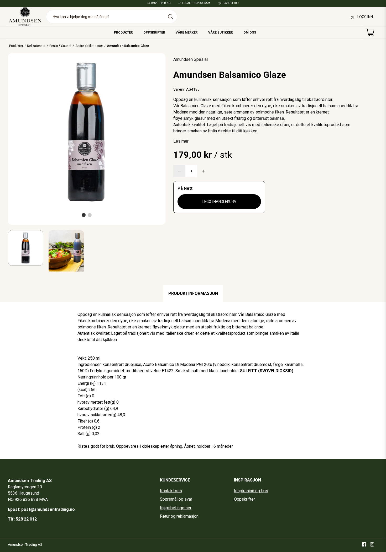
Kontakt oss (171, 490)
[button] (84, 215)
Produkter (123, 32)
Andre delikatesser (89, 46)
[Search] (170, 17)
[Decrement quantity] (179, 171)
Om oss (249, 32)
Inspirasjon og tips (251, 490)
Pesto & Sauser (60, 46)
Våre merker (187, 32)
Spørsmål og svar (176, 499)
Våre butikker (220, 32)
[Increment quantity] (203, 171)
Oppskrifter (154, 32)
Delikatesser (36, 46)
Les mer (181, 141)
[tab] (193, 293)
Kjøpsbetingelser (175, 507)
